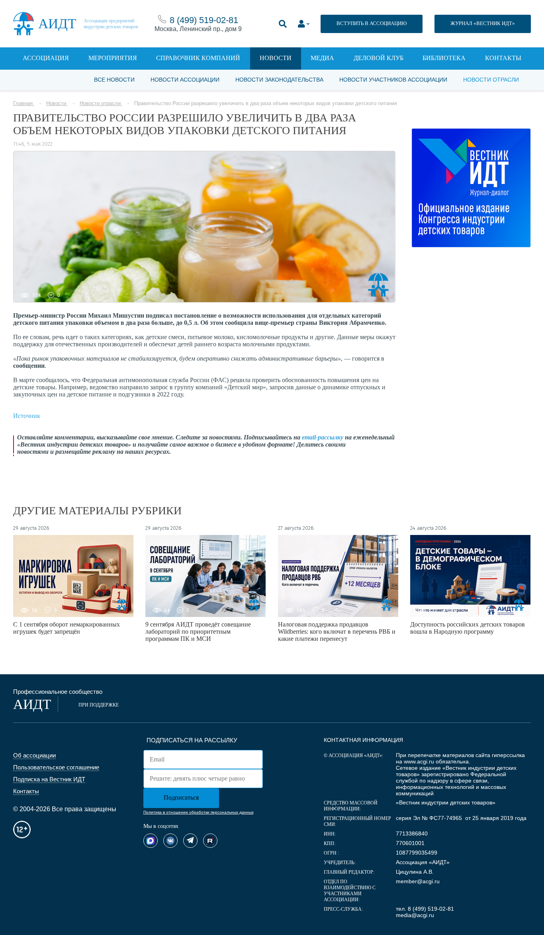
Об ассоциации (34, 755)
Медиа (322, 58)
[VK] (170, 840)
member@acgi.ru (418, 881)
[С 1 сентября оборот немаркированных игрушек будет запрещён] (73, 576)
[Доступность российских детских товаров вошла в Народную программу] (470, 576)
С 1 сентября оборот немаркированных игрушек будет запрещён (66, 628)
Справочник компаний (198, 58)
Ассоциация (46, 58)
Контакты (503, 58)
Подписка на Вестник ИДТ (49, 779)
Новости (276, 58)
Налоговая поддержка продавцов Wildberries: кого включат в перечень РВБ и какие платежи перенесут (336, 631)
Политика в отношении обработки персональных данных (198, 812)
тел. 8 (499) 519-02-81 (425, 909)
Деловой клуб (378, 58)
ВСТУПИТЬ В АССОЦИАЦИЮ (372, 23)
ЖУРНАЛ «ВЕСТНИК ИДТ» (482, 23)
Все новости (114, 79)
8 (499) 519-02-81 (204, 20)
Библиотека (444, 58)
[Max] (150, 840)
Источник (26, 415)
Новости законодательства (279, 79)
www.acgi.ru (419, 761)
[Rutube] (210, 840)
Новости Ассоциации (185, 79)
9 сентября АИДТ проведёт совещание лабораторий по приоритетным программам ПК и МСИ (198, 631)
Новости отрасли (491, 79)
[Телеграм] (190, 840)
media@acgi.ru (415, 915)
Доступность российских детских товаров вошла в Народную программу (467, 628)
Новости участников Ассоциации (393, 79)
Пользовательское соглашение (56, 767)
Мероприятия (112, 58)
